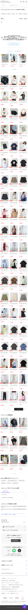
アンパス (8, 483)
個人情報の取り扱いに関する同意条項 (8, 580)
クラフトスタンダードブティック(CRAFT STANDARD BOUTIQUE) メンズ (14, 509)
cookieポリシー (4, 584)
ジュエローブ (15, 483)
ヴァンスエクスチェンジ (12, 480)
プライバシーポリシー (11, 578)
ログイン (24, 522)
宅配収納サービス (13, 593)
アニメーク (4, 480)
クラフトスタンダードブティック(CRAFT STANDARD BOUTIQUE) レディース (14, 506)
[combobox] (14, 5)
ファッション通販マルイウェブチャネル (7, 513)
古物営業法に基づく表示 (5, 586)
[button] (3, 14)
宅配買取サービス (4, 593)
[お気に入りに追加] (8, 418)
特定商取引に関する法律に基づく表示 (15, 584)
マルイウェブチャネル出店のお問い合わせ (9, 591)
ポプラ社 (3, 483)
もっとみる (14, 69)
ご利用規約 (3, 578)
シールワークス (21, 480)
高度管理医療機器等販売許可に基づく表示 (9, 589)
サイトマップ (20, 591)
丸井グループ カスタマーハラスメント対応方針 (10, 582)
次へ (18, 409)
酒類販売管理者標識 (15, 586)
